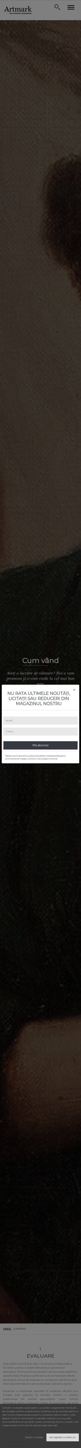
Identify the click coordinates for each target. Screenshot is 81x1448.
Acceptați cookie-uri (63, 1437)
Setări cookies (34, 1437)
